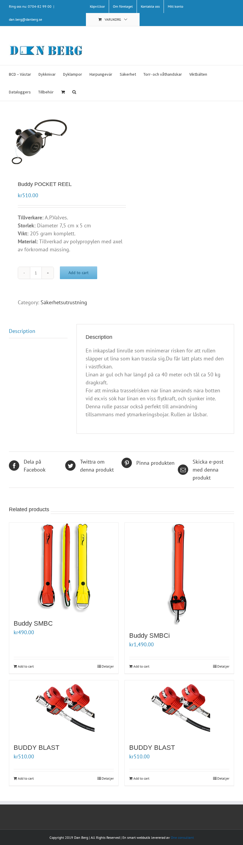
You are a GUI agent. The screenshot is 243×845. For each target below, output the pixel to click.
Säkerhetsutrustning (64, 302)
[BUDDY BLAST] (63, 708)
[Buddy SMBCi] (179, 574)
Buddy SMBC (33, 623)
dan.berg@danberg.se (25, 19)
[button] (74, 92)
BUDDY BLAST (36, 747)
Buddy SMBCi (149, 635)
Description (22, 331)
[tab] (38, 331)
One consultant (182, 837)
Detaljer (108, 666)
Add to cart (78, 272)
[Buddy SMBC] (63, 568)
